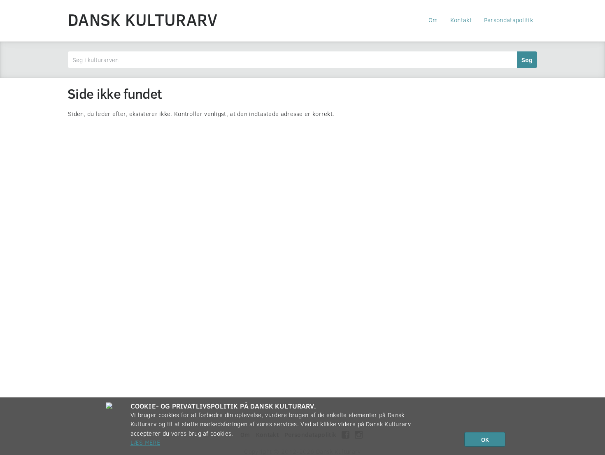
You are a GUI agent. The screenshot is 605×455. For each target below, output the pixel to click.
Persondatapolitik (508, 20)
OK (485, 439)
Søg (527, 60)
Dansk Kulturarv (143, 19)
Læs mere (145, 442)
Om (433, 20)
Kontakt (461, 20)
